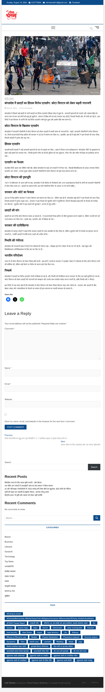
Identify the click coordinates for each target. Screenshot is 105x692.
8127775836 (36, 2)
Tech (22, 641)
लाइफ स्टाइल (9, 576)
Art (94, 623)
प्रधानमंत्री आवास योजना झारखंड (18, 651)
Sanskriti (8, 551)
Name (8, 367)
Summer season (90, 637)
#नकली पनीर (34, 623)
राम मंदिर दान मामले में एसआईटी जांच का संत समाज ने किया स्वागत (29, 485)
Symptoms (11, 641)
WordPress (43, 683)
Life (65, 632)
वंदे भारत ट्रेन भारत (80, 651)
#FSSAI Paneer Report (16, 623)
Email (8, 383)
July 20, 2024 (11, 108)
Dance (45, 627)
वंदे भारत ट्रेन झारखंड (61, 651)
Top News (9, 561)
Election (90, 627)
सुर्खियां (7, 595)
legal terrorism (53, 632)
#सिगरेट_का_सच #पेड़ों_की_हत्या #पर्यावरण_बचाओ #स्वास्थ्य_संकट (66, 623)
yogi (80, 641)
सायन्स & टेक (10, 590)
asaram (10, 627)
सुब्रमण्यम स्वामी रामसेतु (84, 660)
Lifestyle (8, 546)
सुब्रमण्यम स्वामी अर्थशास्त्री (16, 655)
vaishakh (47, 641)
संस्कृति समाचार (10, 585)
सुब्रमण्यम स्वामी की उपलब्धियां (16, 660)
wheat (71, 641)
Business (9, 541)
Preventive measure (71, 637)
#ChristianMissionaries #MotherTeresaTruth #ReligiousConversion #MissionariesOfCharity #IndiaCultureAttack (50, 618)
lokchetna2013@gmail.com (56, 2)
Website (8, 399)
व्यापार (7, 581)
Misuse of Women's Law (16, 637)
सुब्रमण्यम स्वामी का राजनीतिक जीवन (65, 655)
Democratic (57, 627)
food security (12, 632)
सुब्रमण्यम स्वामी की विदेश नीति (42, 660)
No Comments (26, 108)
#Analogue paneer (14, 613)
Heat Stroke (27, 632)
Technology (10, 556)
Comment (10, 328)
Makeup (75, 632)
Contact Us (94, 682)
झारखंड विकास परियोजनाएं (39, 646)
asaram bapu (23, 627)
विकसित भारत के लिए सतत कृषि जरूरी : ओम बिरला (23, 482)
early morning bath (74, 627)
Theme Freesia (32, 683)
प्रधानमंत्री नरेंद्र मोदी (41, 651)
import (39, 632)
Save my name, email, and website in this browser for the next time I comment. (40, 421)
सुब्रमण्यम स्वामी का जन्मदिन (39, 655)
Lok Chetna (10, 682)
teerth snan (34, 641)
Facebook (76, 2)
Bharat (8, 536)
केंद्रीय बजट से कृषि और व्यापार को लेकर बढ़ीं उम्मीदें (23, 495)
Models (34, 637)
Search (8, 462)
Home (84, 682)
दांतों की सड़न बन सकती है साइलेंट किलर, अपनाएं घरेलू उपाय (27, 491)
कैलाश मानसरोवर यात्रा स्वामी (16, 646)
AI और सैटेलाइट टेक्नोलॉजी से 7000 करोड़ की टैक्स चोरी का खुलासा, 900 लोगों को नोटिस (38, 488)
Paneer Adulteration (50, 637)
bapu (35, 627)
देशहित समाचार (9, 98)
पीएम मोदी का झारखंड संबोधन (63, 646)
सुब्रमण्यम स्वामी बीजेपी (64, 660)
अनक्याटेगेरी (9, 566)
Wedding (59, 641)
